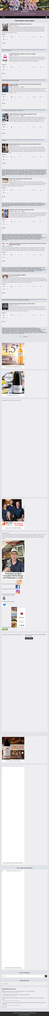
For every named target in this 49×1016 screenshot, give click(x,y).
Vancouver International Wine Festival (11, 110)
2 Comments (23, 211)
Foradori (12, 331)
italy (18, 171)
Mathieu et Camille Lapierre (34, 331)
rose (12, 238)
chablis (36, 329)
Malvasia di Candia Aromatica (7, 172)
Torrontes (30, 173)
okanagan (21, 237)
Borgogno (24, 329)
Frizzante (12, 171)
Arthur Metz (14, 234)
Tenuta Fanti (8, 333)
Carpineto (18, 170)
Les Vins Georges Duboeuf (13, 270)
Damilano (29, 330)
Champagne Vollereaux (41, 329)
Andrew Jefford (11, 267)
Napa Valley (41, 172)
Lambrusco (27, 171)
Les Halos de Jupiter (5, 270)
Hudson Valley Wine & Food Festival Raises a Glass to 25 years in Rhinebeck (19, 991)
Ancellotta (8, 299)
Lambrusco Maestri (32, 171)
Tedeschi (3, 333)
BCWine (24, 169)
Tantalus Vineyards (43, 332)
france (21, 236)
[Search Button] (46, 17)
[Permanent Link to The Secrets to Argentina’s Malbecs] (5, 276)
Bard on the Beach (27, 234)
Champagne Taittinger (6, 269)
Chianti (3, 330)
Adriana (7, 49)
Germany (30, 236)
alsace (7, 234)
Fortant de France (38, 269)
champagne (30, 235)
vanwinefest (10, 50)
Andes (11, 299)
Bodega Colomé (36, 169)
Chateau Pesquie (13, 269)
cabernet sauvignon (42, 169)
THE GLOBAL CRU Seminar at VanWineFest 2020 (20, 178)
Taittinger (36, 238)
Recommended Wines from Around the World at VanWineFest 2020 (25, 144)
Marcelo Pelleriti (14, 300)
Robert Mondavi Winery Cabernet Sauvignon (9, 204)
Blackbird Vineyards (25, 328)
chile (25, 170)
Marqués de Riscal (15, 172)
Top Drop (15, 333)
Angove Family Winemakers (18, 267)
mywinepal (11, 25)
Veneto (27, 205)
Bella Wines (20, 328)
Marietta (27, 331)
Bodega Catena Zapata (20, 49)
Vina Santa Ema (23, 174)
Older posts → (26, 336)
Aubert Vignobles (20, 234)
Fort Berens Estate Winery (15, 236)
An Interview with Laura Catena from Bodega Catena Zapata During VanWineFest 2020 (25, 85)
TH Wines (12, 333)
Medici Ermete (26, 172)
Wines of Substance (40, 174)
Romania (9, 238)
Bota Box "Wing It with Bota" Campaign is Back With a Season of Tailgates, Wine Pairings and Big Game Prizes (23, 998)
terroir (33, 204)
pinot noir (31, 237)
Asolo (13, 169)
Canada (35, 268)
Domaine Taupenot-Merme (6, 331)
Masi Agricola (21, 172)
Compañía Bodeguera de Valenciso (16, 330)
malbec (34, 49)
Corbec (44, 299)
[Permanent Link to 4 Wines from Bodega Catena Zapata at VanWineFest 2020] (5, 117)
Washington (35, 174)
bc (21, 169)
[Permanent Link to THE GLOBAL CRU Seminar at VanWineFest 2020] (5, 180)
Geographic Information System (23, 109)
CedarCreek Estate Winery (23, 235)
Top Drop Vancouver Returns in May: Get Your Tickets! (22, 303)
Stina (39, 332)
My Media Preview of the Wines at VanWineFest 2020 (21, 209)
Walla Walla (36, 205)
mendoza (37, 49)
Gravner (22, 331)
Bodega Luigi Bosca (33, 299)
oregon (32, 270)
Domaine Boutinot (24, 269)
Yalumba (22, 333)
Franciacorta (7, 171)
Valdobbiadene (9, 174)
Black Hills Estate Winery (6, 268)
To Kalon (26, 173)
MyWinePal (24, 12)
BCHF (17, 328)
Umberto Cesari (43, 173)
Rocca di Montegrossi (6, 332)
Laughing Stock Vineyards (6, 237)
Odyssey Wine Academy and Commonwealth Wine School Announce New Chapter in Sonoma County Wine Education (24, 1003)
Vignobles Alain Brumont (25, 271)
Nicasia (40, 49)
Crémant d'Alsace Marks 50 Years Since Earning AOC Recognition (15, 994)
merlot (3, 110)
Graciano (15, 171)
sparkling (26, 238)
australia (16, 169)
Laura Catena (30, 49)
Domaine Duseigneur (31, 269)
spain (16, 173)
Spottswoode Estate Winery (28, 332)
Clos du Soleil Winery (30, 170)
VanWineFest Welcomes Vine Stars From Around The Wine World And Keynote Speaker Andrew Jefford (27, 244)
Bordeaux (9, 235)
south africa (17, 332)
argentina (14, 49)
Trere (34, 173)
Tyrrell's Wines (37, 173)
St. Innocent (35, 332)
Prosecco (38, 237)
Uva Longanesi (4, 174)
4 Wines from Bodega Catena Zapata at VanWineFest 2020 (22, 114)
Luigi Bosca (4, 80)
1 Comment (22, 115)
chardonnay (16, 139)
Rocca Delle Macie (5, 238)
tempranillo (20, 173)
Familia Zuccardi (5, 300)
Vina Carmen (19, 174)
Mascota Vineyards (20, 300)
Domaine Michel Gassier (6, 236)
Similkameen (7, 173)
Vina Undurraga (29, 174)
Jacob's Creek (22, 171)
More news (4, 1006)
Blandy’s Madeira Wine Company (35, 328)
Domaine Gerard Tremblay (36, 330)
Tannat (39, 238)
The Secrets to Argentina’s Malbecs (17, 275)
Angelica (10, 49)
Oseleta (44, 172)
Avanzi (20, 169)
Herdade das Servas (36, 236)
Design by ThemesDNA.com (24, 1014)
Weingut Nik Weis (5, 239)
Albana (7, 169)
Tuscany (43, 204)
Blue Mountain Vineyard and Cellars (8, 329)
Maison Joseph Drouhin (23, 270)
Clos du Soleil (7, 330)
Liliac (12, 237)
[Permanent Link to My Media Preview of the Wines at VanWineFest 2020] (5, 213)
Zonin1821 (3, 175)
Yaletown (19, 333)
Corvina (42, 170)
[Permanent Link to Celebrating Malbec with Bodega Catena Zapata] (5, 27)
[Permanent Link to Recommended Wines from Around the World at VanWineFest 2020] (5, 148)
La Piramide (26, 49)
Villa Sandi (14, 174)
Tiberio (41, 270)
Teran (23, 173)
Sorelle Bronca (12, 173)
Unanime (27, 300)
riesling (44, 237)
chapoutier (34, 235)
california (4, 170)
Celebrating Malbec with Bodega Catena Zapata (20, 24)
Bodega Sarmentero (22, 268)
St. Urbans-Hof (31, 238)
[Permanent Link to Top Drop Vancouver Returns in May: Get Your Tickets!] (5, 306)
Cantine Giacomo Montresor (11, 170)
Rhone (42, 237)
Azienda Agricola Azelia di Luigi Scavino (9, 328)
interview (32, 109)
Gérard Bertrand (26, 236)
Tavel (42, 238)
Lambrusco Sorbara (39, 171)
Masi (25, 300)
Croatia (45, 170)
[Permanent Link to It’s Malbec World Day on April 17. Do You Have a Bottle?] (5, 58)
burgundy (28, 329)
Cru (43, 203)
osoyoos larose (26, 237)
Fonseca (3, 171)
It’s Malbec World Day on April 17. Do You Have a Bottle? (22, 54)
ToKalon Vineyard (38, 204)
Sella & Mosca (12, 332)
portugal (34, 237)
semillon (3, 173)
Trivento (17, 80)
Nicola (43, 49)
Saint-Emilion (16, 238)
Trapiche (14, 80)
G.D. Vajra (19, 331)
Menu (4, 17)
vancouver (28, 139)
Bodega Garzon (4, 235)
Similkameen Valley (24, 204)
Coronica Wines (37, 170)
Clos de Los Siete (40, 299)
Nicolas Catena (4, 50)
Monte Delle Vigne (35, 172)
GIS (29, 109)
